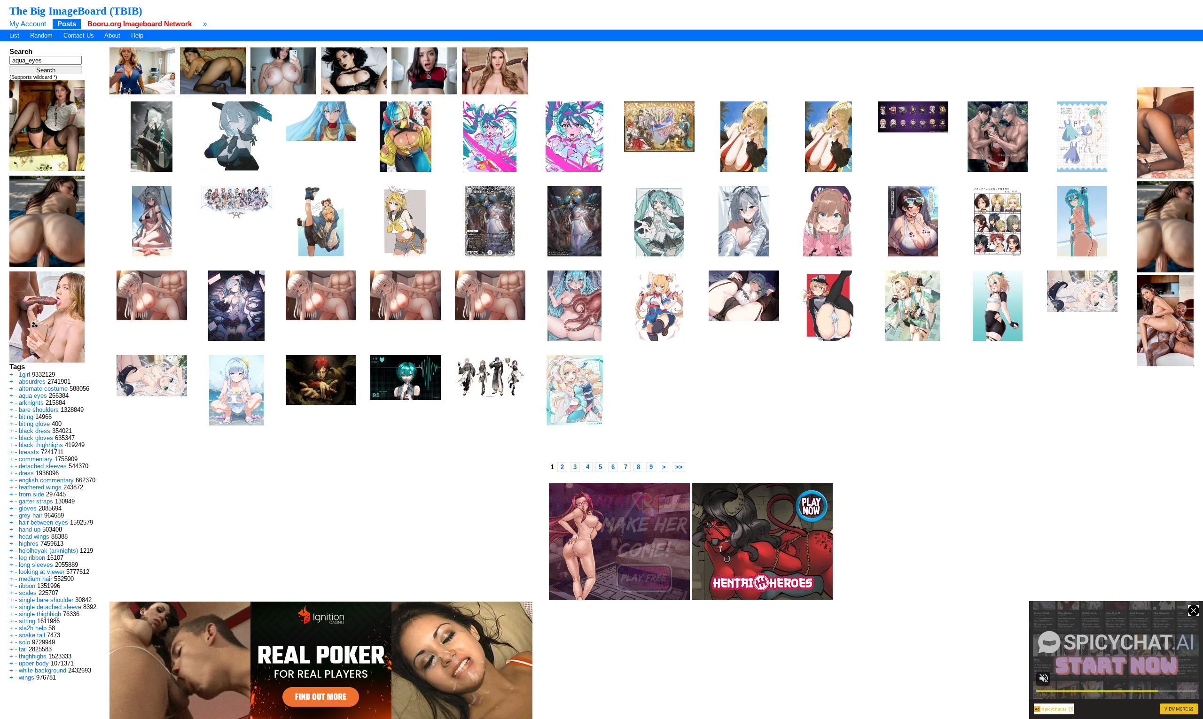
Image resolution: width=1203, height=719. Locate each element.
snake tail (32, 635)
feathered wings (40, 487)
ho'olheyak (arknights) (48, 550)
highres (29, 543)
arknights (31, 402)
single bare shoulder (46, 599)
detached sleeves (43, 466)
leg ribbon (32, 557)
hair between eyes (43, 522)
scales (28, 592)
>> (679, 467)
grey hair (30, 515)
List (14, 35)
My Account (27, 24)
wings (26, 677)
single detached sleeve (50, 607)
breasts (29, 452)
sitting (27, 621)
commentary (36, 459)
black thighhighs (41, 444)
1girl (24, 374)
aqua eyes (33, 395)
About (112, 35)
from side (31, 494)
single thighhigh (40, 614)
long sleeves (36, 564)
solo (24, 642)
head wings (34, 536)
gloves (28, 508)
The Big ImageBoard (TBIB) (75, 11)
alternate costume (43, 388)
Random (41, 35)
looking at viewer (41, 571)
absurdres (32, 381)
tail (23, 649)
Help (137, 35)
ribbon (27, 585)
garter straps (36, 501)
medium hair (35, 578)
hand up (29, 529)
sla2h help (33, 628)
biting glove (34, 423)
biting (26, 416)
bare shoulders (39, 409)
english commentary (46, 480)
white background (42, 670)
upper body (34, 663)
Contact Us (78, 35)
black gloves (36, 437)
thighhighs (33, 656)
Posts (66, 24)
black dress (34, 430)
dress (26, 473)
